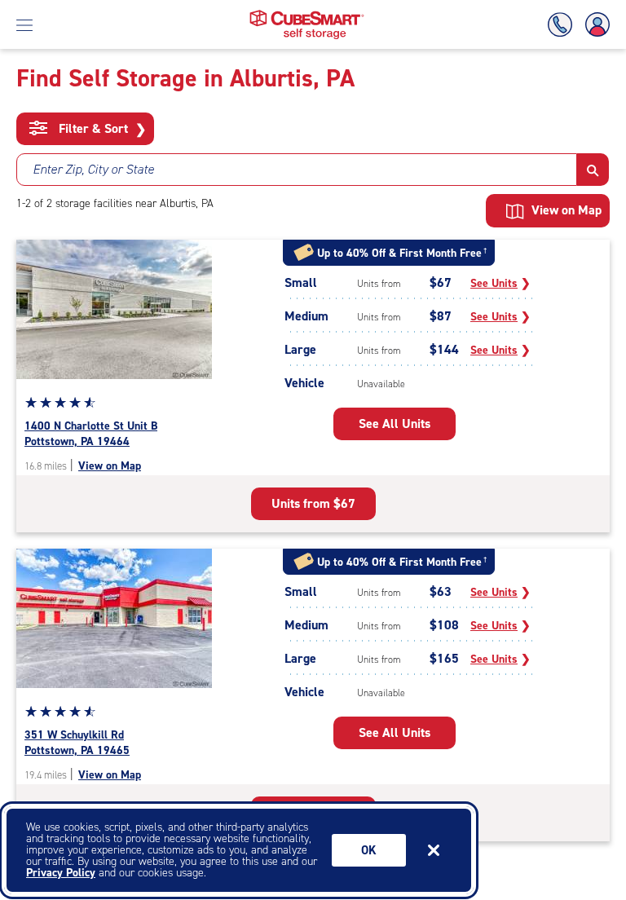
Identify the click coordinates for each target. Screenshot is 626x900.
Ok (369, 850)
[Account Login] (594, 25)
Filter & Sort (100, 129)
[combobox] (296, 169)
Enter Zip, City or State (93, 169)
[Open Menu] (24, 24)
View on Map (109, 466)
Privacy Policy (60, 872)
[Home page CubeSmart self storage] (307, 14)
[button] (593, 169)
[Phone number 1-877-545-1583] (563, 25)
